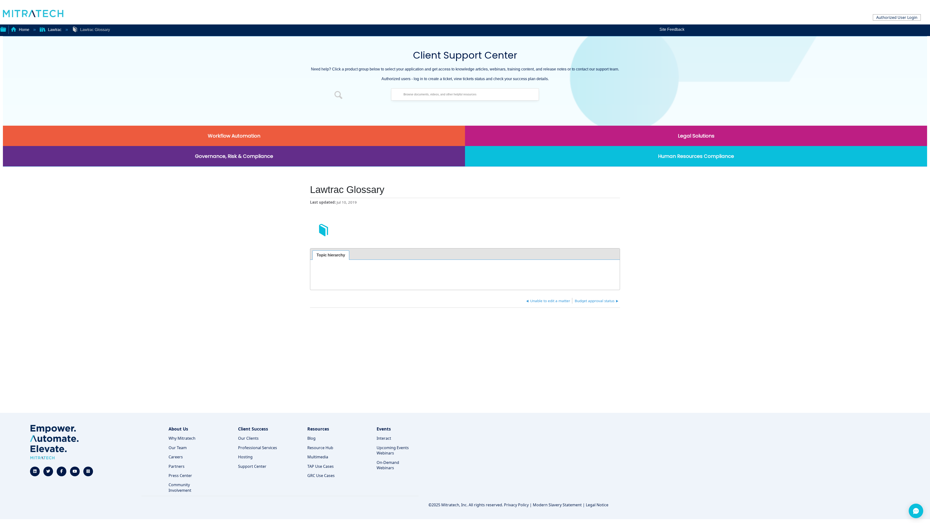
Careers (176, 457)
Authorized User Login (896, 17)
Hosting (245, 457)
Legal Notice (597, 505)
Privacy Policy (516, 505)
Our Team (178, 447)
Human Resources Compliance (696, 156)
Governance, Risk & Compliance (234, 156)
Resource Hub (320, 447)
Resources (318, 429)
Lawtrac (54, 30)
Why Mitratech (182, 438)
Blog (311, 438)
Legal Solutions (696, 135)
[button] (338, 95)
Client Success (253, 429)
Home (24, 30)
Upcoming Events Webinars (393, 450)
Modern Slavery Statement (557, 505)
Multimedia (317, 457)
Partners (177, 466)
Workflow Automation (234, 135)
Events (384, 429)
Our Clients (248, 438)
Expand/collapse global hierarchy (3, 28)
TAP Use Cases (320, 466)
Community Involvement (180, 487)
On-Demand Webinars (388, 465)
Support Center (252, 466)
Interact (384, 438)
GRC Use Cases (321, 475)
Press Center (180, 475)
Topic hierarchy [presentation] (331, 255)
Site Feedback (671, 29)
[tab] (330, 255)
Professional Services (257, 447)
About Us (178, 429)
